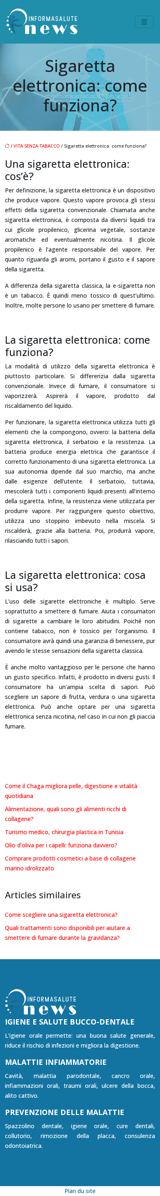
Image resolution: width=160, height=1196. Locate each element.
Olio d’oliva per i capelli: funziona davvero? (61, 845)
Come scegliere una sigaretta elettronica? (61, 914)
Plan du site (80, 1191)
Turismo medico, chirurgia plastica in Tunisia (64, 832)
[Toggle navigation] (144, 22)
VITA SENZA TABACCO (37, 146)
